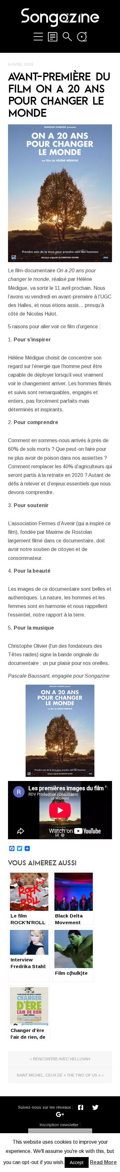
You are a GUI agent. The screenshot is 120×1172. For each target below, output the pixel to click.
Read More (103, 1162)
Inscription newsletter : (60, 1124)
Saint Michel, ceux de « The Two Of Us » (58, 1075)
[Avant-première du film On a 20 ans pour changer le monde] (60, 193)
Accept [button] (77, 1162)
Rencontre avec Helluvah (61, 1059)
